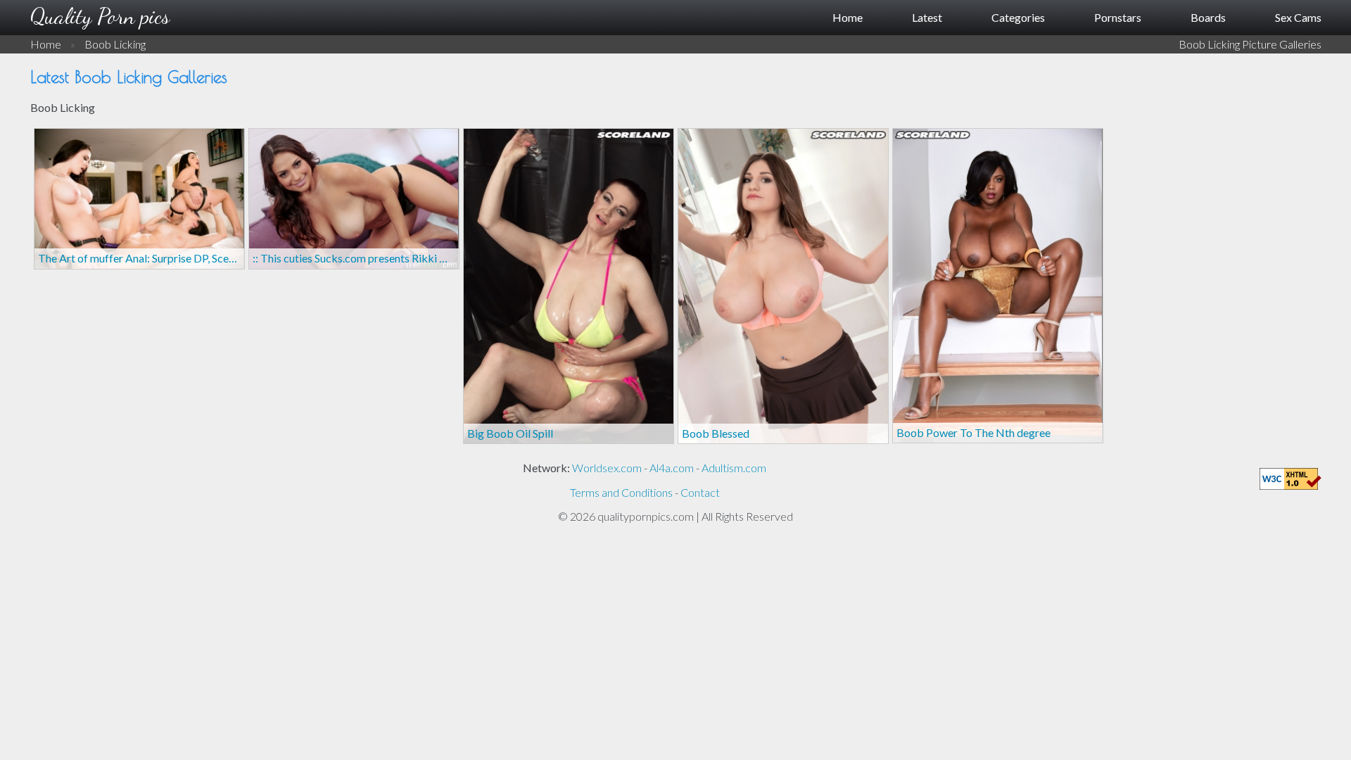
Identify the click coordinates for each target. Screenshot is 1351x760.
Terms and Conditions (621, 492)
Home (847, 17)
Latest (927, 17)
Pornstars (1117, 17)
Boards (1208, 17)
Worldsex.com (607, 467)
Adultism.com (734, 467)
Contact (700, 492)
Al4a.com (671, 467)
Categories (1018, 17)
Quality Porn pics (100, 16)
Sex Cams (1298, 17)
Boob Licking (115, 44)
